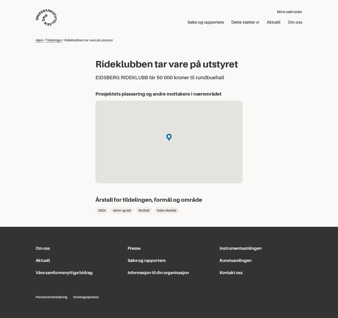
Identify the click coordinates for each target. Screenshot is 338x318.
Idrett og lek (122, 210)
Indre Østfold (166, 210)
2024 (102, 210)
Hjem (39, 40)
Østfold (143, 210)
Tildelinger (54, 40)
